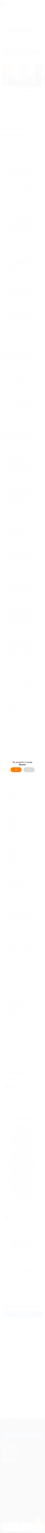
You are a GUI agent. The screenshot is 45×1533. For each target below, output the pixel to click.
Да (16, 770)
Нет (28, 770)
